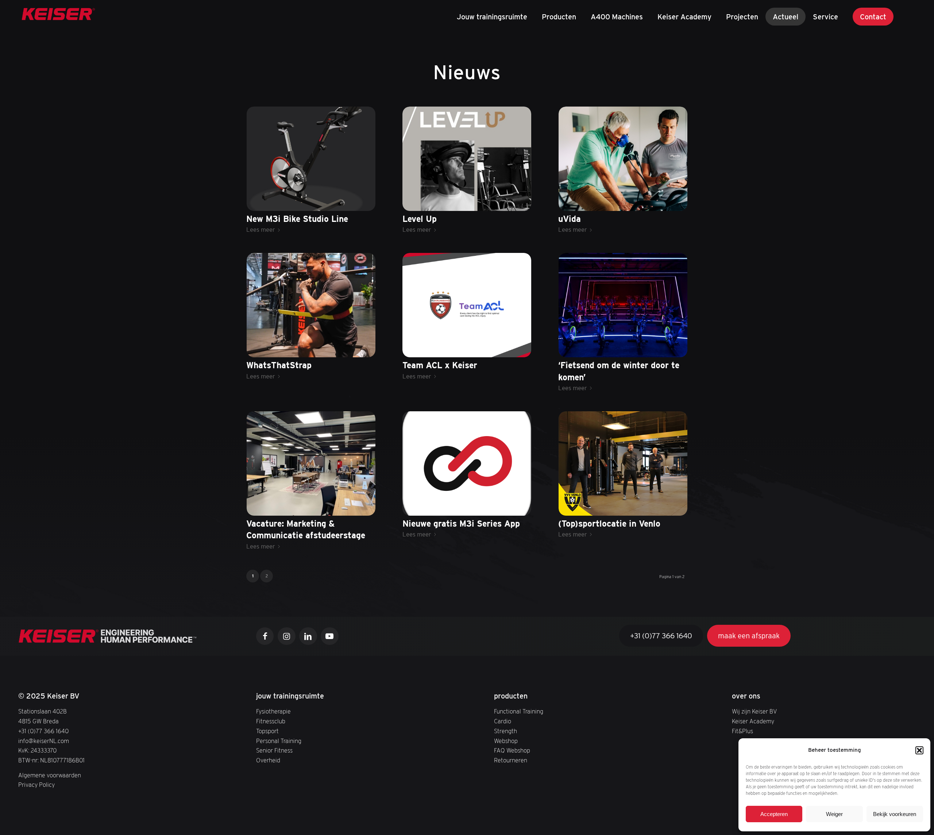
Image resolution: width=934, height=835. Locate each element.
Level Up (419, 219)
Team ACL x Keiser (439, 365)
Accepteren (774, 814)
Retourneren (510, 760)
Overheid (268, 760)
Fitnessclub (270, 721)
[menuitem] (491, 16)
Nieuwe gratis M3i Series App (461, 524)
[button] (919, 750)
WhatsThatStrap (279, 365)
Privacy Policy (36, 784)
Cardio (502, 721)
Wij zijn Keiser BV (754, 711)
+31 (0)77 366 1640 (43, 731)
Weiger (834, 814)
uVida (569, 219)
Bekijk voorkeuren (894, 814)
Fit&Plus (742, 731)
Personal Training (278, 740)
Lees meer (260, 229)
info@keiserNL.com (43, 740)
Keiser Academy (753, 721)
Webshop (506, 740)
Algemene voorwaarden (49, 775)
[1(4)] (58, 16)
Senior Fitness (274, 750)
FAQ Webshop (512, 750)
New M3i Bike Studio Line (297, 219)
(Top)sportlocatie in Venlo (609, 524)
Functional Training (518, 711)
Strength (505, 731)
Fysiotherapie (273, 711)
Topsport (267, 731)
